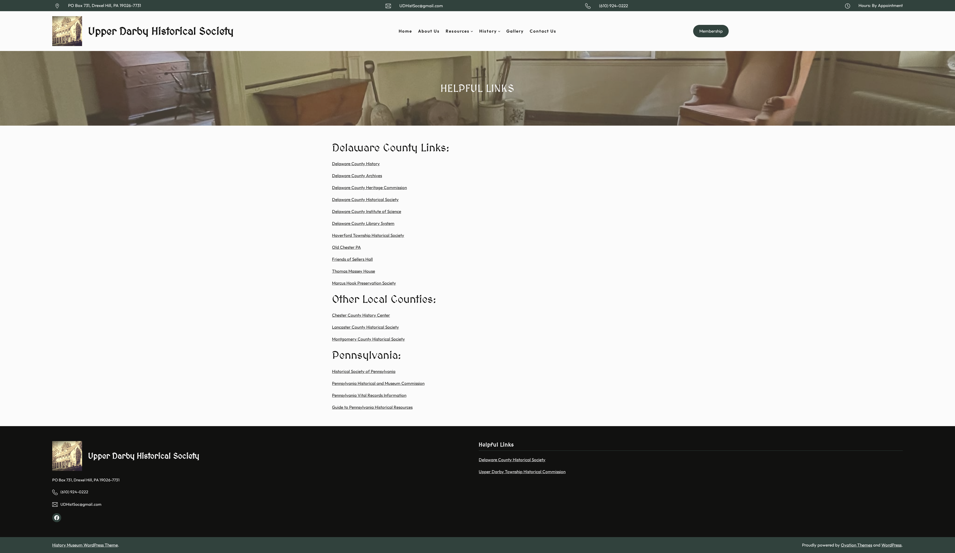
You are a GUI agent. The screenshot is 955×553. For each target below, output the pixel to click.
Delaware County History (356, 163)
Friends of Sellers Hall (352, 259)
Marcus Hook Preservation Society (364, 283)
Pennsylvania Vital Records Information (369, 395)
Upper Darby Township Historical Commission (522, 471)
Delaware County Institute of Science (366, 211)
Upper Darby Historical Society (161, 31)
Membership (711, 31)
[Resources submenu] (472, 31)
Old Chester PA (346, 247)
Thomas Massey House (353, 271)
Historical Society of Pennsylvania (363, 371)
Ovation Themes (856, 545)
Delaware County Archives (357, 175)
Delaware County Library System (363, 223)
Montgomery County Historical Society (368, 339)
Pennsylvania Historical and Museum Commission (378, 383)
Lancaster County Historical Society (365, 327)
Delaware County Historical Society (365, 199)
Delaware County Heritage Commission (369, 187)
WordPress (891, 545)
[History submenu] (499, 31)
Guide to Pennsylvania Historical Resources (372, 407)
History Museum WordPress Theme (85, 545)
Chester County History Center (361, 315)
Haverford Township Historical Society (368, 235)
